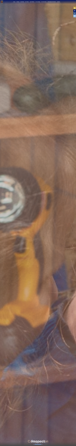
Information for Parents (52, 1)
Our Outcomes (43, 1)
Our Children (32, 1)
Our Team (27, 1)
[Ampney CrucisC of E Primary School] (2, 2)
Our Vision (22, 1)
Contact (58, 1)
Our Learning (38, 1)
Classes (18, 1)
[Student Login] (74, 8)
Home (14, 1)
